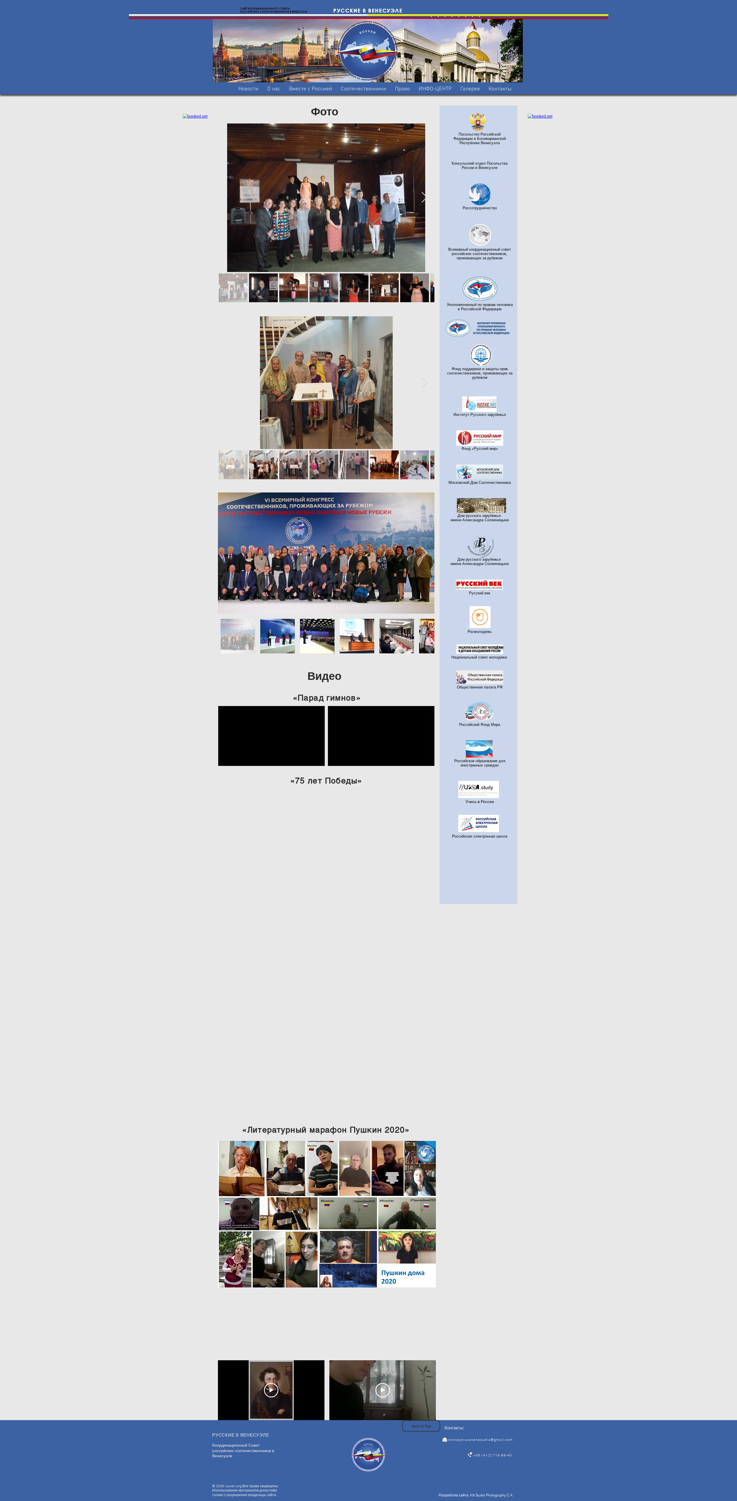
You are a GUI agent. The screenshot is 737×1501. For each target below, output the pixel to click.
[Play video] (271, 1390)
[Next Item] (424, 197)
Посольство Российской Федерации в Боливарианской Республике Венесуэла (479, 138)
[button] (311, 89)
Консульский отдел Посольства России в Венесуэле (480, 165)
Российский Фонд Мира (479, 724)
